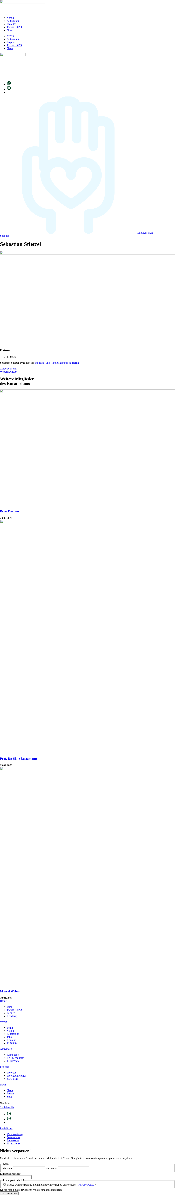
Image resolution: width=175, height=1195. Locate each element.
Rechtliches (6, 1128)
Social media (7, 1107)
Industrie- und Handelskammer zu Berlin (57, 362)
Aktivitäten (13, 20)
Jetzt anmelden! (9, 1193)
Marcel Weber (10, 991)
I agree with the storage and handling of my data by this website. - (51, 1184)
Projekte (11, 23)
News (10, 30)
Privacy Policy (86, 1184)
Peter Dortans (9, 511)
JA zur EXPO (14, 27)
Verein (10, 17)
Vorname (7, 1168)
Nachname (51, 1168)
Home (3, 1000)
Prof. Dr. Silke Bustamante (18, 758)
